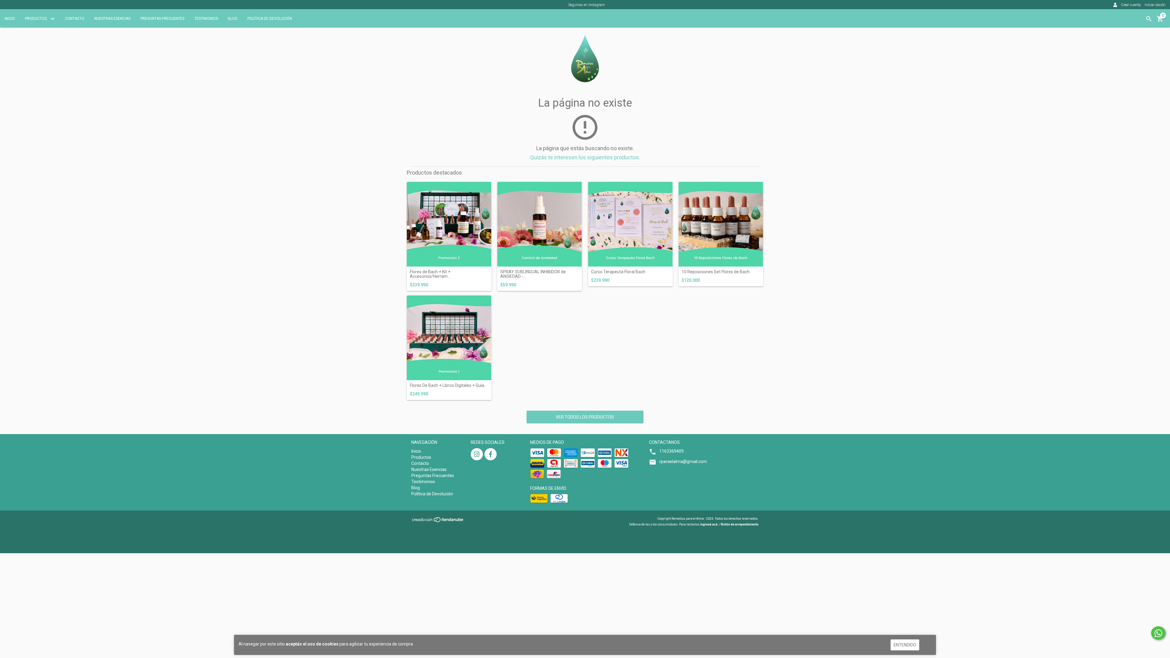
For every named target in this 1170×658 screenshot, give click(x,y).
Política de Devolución (269, 18)
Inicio (10, 18)
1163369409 (671, 451)
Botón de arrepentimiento (740, 524)
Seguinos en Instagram (586, 5)
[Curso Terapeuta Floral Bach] (630, 224)
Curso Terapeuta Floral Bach (618, 272)
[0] (1160, 21)
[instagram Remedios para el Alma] (477, 454)
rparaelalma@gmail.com (683, 461)
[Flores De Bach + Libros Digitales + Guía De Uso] (449, 337)
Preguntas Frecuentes (162, 18)
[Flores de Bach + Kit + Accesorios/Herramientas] (449, 224)
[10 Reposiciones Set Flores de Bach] (721, 224)
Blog (232, 18)
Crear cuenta (1131, 5)
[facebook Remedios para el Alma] (490, 454)
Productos (36, 18)
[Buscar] (1149, 19)
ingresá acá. (709, 524)
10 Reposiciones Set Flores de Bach (716, 272)
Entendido (905, 644)
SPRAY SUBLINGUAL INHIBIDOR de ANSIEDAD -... (533, 274)
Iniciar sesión (1155, 5)
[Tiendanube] (438, 521)
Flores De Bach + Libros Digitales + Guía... (448, 385)
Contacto (74, 18)
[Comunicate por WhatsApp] (1158, 633)
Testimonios (206, 18)
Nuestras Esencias (112, 18)
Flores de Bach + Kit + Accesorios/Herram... (430, 274)
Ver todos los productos (585, 417)
